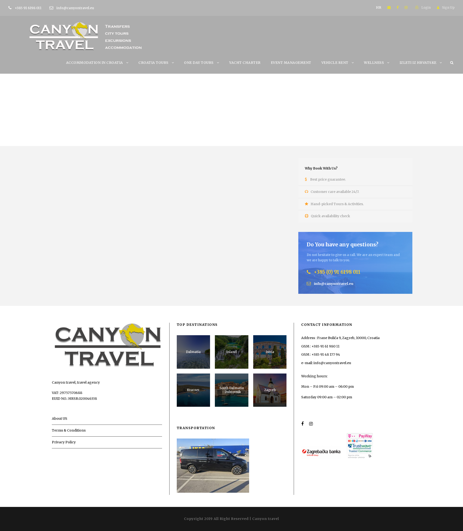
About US (59, 418)
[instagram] (406, 7)
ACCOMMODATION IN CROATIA (94, 62)
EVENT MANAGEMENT (291, 62)
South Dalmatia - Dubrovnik (231, 390)
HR (378, 7)
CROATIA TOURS (153, 62)
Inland (231, 352)
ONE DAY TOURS (199, 62)
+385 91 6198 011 (28, 8)
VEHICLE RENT (334, 62)
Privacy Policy (64, 442)
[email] (389, 7)
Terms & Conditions (69, 430)
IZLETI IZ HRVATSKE (418, 62)
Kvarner (193, 390)
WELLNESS (374, 62)
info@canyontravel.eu (75, 8)
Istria (270, 352)
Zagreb (270, 390)
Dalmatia (193, 352)
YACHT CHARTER (245, 62)
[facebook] (398, 7)
